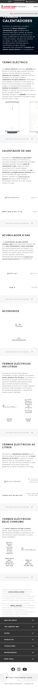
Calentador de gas (16, 151)
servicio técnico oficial (16, 592)
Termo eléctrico (15, 62)
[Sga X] (12, 273)
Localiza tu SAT (19, 13)
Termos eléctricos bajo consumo (16, 520)
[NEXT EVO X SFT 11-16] (12, 197)
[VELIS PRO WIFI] (12, 118)
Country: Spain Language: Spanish (20, 677)
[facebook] (13, 670)
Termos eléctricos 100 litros (16, 365)
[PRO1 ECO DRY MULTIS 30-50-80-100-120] (9, 548)
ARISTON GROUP (20, 7)
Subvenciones (29, 13)
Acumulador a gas (16, 235)
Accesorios (10, 311)
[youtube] (25, 670)
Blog (11, 13)
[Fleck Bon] (28, 406)
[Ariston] (8, 7)
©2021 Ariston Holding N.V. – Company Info (19, 683)
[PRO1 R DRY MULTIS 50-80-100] (28, 549)
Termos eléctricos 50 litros (18, 446)
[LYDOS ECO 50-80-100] (12, 481)
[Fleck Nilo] (9, 406)
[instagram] (18, 670)
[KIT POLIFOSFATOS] (19, 325)
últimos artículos (16, 605)
